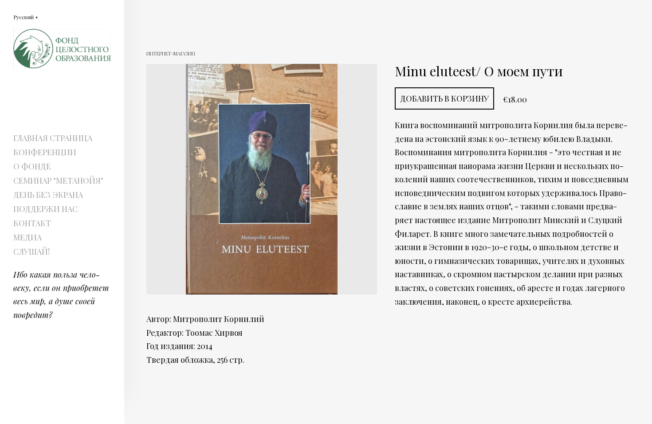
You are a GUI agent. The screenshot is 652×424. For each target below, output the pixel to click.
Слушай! (31, 251)
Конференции (44, 152)
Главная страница (52, 138)
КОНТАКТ (32, 223)
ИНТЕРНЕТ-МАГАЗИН (170, 53)
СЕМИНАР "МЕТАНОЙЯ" (58, 180)
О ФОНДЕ (32, 166)
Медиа (27, 237)
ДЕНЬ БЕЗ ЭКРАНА (48, 194)
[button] (25, 16)
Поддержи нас (45, 209)
